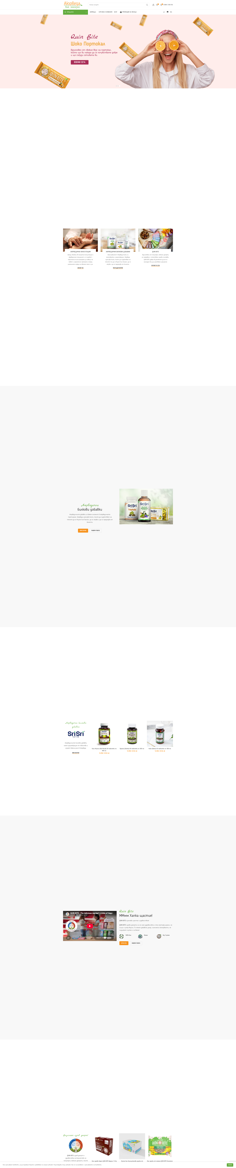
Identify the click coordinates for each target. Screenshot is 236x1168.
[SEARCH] (147, 5)
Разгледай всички (118, 268)
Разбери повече (95, 530)
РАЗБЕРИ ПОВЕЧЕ (136, 943)
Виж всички (83, 530)
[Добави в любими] (116, 728)
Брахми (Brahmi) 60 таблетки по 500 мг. (132, 748)
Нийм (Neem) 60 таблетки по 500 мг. (160, 748)
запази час (80, 268)
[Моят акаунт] (153, 5)
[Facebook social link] (164, 12)
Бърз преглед (116, 724)
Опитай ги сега (155, 265)
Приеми (230, 1165)
